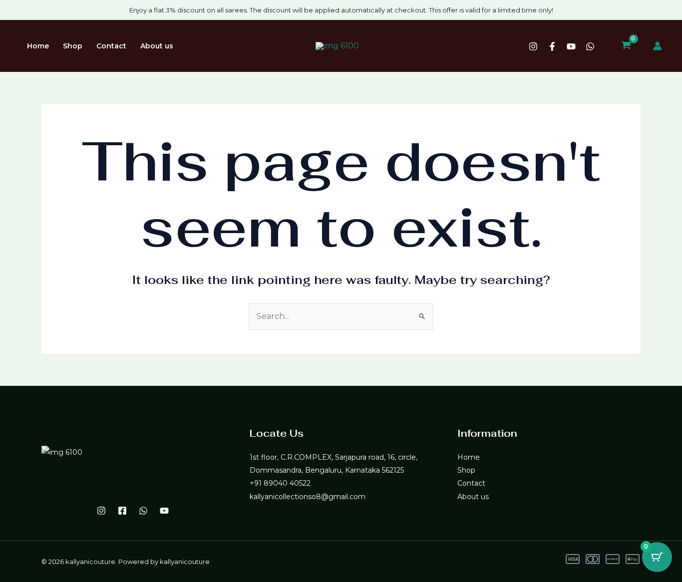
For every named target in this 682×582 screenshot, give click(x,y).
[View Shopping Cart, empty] (626, 45)
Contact (111, 45)
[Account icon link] (657, 45)
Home (38, 45)
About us (156, 45)
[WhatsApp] (590, 46)
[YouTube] (571, 46)
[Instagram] (533, 46)
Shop (72, 45)
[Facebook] (552, 46)
